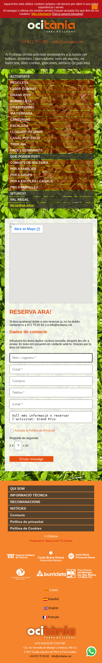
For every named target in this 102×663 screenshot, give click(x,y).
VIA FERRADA (21, 113)
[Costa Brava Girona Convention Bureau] (51, 556)
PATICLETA (19, 83)
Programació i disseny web (44, 540)
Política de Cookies (26, 528)
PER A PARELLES (24, 187)
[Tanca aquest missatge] (67, 14)
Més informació (41, 14)
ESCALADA (19, 126)
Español (53, 599)
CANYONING (20, 119)
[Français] (45, 617)
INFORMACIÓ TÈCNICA (28, 495)
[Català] (95, 7)
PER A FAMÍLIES (23, 169)
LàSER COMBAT (23, 89)
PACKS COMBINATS (26, 150)
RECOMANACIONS (25, 502)
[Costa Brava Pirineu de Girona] (81, 556)
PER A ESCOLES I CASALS (31, 181)
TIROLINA (18, 144)
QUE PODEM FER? (25, 156)
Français (53, 617)
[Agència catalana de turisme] (21, 556)
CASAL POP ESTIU (25, 138)
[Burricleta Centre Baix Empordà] (51, 573)
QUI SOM (17, 488)
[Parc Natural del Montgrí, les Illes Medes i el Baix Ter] (81, 573)
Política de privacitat (26, 522)
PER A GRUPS (21, 175)
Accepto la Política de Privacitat (35, 430)
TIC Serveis (66, 540)
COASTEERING (22, 107)
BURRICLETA (21, 101)
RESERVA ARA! (22, 206)
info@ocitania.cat (61, 656)
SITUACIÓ (18, 193)
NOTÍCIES (18, 508)
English (53, 608)
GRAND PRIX (20, 95)
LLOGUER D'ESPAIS (26, 132)
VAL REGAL (19, 199)
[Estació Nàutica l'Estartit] (21, 573)
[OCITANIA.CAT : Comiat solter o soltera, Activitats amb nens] (51, 33)
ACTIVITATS (19, 76)
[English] (46, 608)
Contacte (17, 515)
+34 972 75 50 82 (39, 656)
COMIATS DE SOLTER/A (29, 163)
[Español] (45, 599)
